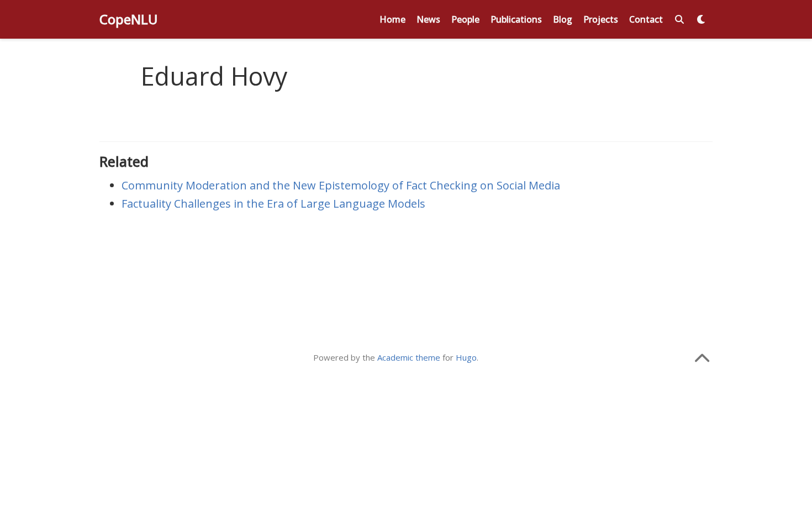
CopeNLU (128, 19)
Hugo (466, 357)
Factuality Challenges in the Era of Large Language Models (273, 203)
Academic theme (408, 357)
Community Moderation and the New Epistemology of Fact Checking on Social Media (341, 185)
